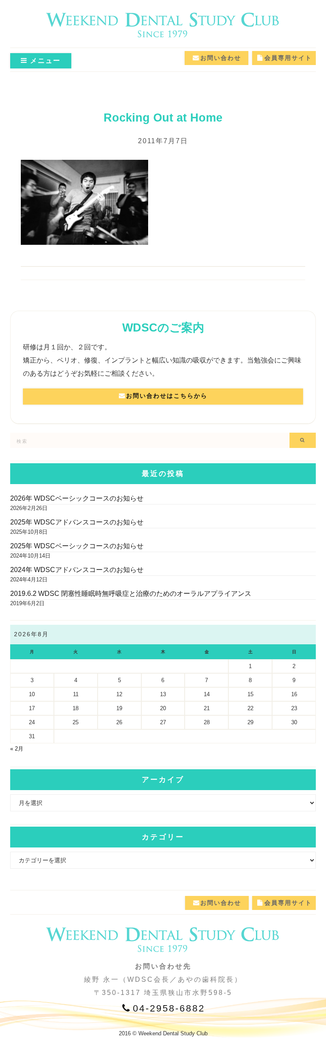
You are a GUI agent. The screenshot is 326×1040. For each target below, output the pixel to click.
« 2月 (16, 748)
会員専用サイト (288, 57)
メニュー (44, 60)
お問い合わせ (220, 57)
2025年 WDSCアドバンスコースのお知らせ (76, 522)
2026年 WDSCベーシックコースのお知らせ (76, 498)
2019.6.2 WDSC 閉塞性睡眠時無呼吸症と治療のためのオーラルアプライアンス (130, 593)
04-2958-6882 (169, 1008)
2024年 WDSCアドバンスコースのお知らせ (76, 569)
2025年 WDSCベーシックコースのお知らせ (76, 546)
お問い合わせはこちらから (167, 395)
